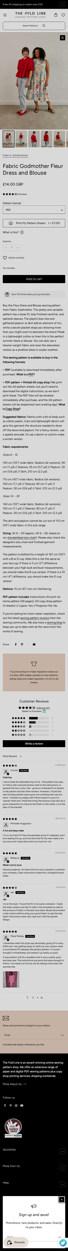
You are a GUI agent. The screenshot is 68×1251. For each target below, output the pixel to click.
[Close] (61, 1199)
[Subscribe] (59, 1237)
